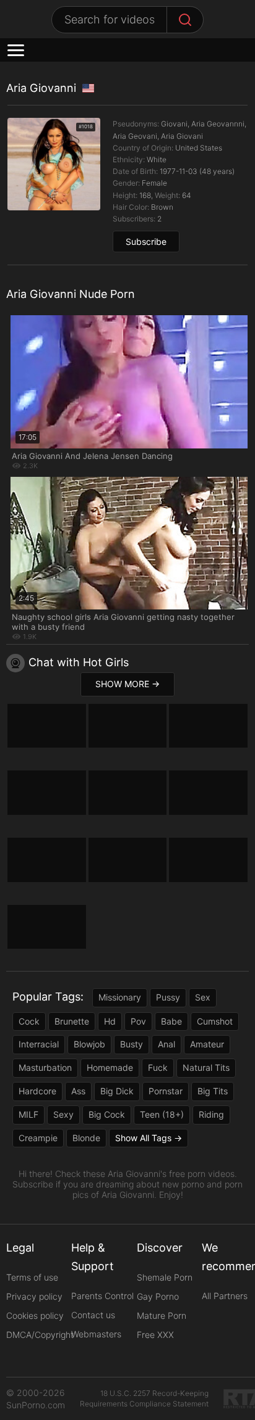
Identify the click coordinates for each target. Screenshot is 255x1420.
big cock (107, 1114)
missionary (119, 997)
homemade (110, 1067)
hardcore (37, 1091)
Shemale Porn (164, 1277)
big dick (117, 1091)
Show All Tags (143, 1138)
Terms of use (32, 1277)
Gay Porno (158, 1296)
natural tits (206, 1067)
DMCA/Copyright (40, 1334)
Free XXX (155, 1334)
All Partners (225, 1295)
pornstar (166, 1091)
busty (131, 1044)
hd (110, 1021)
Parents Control (102, 1295)
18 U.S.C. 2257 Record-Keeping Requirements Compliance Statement (144, 1398)
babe (171, 1021)
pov (138, 1021)
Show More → (127, 684)
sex (202, 997)
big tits (212, 1091)
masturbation (45, 1067)
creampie (38, 1138)
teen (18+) (162, 1114)
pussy (168, 997)
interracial (39, 1044)
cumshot (215, 1021)
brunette (71, 1021)
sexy (63, 1114)
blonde (86, 1138)
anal (166, 1044)
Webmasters (96, 1334)
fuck (158, 1067)
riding (211, 1114)
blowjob (89, 1044)
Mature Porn (161, 1315)
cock (29, 1021)
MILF (28, 1114)
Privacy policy (34, 1296)
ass (78, 1091)
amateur (207, 1044)
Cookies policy (35, 1315)
